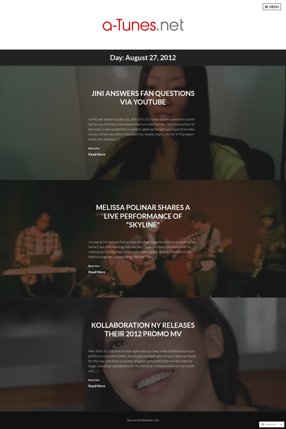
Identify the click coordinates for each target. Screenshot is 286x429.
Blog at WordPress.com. (143, 420)
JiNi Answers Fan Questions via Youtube (143, 97)
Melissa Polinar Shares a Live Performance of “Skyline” (143, 216)
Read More (96, 154)
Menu (274, 7)
